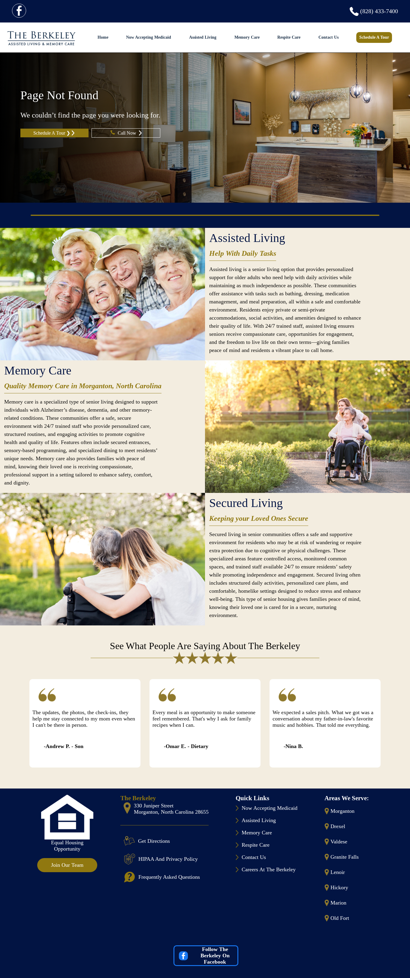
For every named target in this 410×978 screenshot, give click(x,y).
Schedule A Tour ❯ (51, 133)
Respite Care (288, 37)
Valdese (338, 842)
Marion (338, 903)
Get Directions (154, 841)
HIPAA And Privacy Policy (168, 859)
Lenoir (337, 872)
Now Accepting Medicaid (148, 37)
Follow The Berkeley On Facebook (215, 955)
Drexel (337, 826)
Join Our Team (67, 865)
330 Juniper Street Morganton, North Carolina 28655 (171, 809)
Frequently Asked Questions (169, 877)
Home (103, 37)
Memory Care (247, 37)
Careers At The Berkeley (269, 869)
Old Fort (339, 918)
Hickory (339, 887)
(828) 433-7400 (379, 11)
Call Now (127, 133)
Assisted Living (202, 37)
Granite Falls (344, 857)
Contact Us (328, 37)
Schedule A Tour (374, 37)
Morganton (342, 811)
